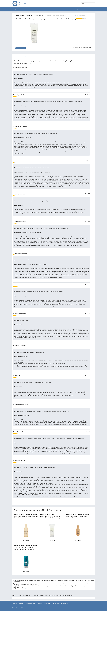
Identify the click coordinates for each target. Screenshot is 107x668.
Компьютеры (59, 9)
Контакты (21, 603)
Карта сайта (47, 603)
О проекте (14, 603)
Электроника (47, 9)
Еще (77, 9)
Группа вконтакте (30, 603)
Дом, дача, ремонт (19, 9)
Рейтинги (39, 603)
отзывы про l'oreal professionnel (27, 588)
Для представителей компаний (60, 603)
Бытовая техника (34, 9)
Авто (69, 9)
